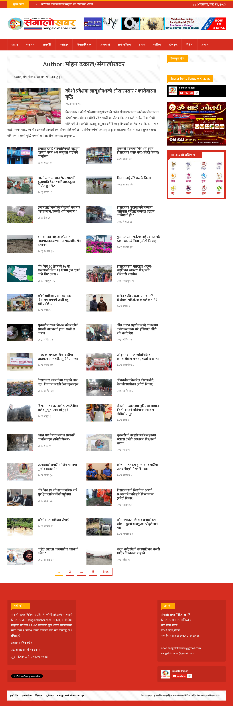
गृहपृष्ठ (14, 44)
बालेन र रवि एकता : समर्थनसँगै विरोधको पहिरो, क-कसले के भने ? (137, 298)
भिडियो (189, 44)
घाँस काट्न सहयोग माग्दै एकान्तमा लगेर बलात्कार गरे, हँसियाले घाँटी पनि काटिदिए (137, 329)
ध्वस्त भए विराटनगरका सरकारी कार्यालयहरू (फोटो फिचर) (56, 437)
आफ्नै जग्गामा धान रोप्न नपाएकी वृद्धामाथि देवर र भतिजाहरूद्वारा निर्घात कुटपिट (56, 182)
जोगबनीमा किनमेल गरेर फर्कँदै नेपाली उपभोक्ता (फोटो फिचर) (135, 382)
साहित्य (157, 44)
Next (106, 571)
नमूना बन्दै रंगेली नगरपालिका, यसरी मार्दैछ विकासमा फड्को (138, 551)
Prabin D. (218, 695)
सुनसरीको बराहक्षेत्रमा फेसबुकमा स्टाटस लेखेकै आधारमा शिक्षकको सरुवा (136, 439)
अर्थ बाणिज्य (124, 44)
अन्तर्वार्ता (105, 44)
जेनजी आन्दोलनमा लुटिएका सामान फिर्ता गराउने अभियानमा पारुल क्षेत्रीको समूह (138, 410)
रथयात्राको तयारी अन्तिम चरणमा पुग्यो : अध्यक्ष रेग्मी (57, 467)
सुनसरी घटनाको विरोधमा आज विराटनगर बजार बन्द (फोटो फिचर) (138, 151)
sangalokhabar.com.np (70, 695)
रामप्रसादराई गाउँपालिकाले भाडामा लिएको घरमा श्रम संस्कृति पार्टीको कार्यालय (59, 152)
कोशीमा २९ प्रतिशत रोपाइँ (53, 520)
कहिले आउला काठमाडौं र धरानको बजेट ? (58, 551)
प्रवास (142, 44)
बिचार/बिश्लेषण (84, 44)
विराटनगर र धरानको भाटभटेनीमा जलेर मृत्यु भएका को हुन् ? (58, 408)
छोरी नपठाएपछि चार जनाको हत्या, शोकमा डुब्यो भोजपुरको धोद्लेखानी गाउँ (138, 524)
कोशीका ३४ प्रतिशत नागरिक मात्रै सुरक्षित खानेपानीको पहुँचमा (57, 492)
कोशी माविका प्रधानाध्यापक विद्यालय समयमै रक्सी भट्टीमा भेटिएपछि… (55, 300)
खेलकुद (173, 44)
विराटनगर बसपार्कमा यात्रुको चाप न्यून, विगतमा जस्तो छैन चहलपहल (58, 382)
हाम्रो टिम (14, 695)
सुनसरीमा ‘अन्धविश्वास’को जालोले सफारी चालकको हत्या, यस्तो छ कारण (58, 329)
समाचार (30, 44)
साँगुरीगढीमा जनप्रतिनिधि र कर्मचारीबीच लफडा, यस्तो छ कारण (138, 357)
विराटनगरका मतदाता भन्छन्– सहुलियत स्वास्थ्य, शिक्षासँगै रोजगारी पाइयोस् (135, 270)
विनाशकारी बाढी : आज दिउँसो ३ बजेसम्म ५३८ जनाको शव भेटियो (71, 4)
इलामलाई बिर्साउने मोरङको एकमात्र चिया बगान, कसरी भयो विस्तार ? (59, 209)
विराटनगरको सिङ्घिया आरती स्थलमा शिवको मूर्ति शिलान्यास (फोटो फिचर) (135, 494)
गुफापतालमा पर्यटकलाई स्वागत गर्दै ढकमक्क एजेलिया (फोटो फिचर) (138, 239)
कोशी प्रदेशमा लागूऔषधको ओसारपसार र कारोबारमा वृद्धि (110, 94)
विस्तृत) (16, 635)
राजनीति (47, 44)
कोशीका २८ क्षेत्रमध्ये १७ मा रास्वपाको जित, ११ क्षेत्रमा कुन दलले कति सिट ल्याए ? (59, 270)
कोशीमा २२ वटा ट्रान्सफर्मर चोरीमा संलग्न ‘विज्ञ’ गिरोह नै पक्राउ (137, 467)
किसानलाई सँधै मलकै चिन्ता (134, 178)
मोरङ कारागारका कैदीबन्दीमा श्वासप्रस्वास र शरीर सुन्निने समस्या (58, 357)
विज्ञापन (39, 695)
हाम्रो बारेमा (26, 695)
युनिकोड (50, 695)
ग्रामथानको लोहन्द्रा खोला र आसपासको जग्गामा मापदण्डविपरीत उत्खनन (59, 241)
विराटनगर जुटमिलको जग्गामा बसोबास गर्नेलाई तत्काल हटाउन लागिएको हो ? (136, 211)
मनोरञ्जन (64, 44)
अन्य (204, 44)
